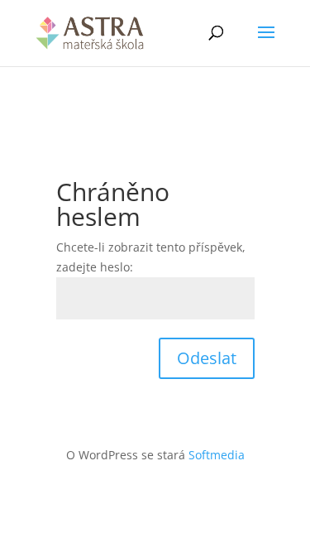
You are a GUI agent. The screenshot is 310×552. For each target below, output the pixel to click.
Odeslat (206, 358)
